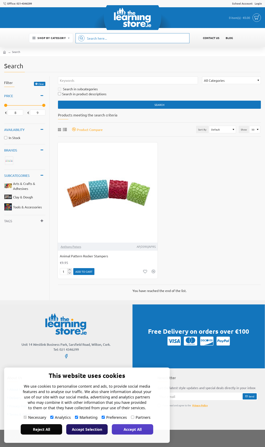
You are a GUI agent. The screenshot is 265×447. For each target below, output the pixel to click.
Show (244, 129)
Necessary (37, 417)
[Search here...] (81, 38)
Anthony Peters (71, 246)
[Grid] (59, 129)
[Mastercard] (190, 341)
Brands (10, 150)
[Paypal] (223, 341)
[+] (69, 270)
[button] (83, 271)
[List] (65, 129)
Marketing (89, 417)
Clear (41, 83)
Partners (143, 417)
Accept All (133, 429)
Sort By (202, 129)
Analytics (63, 417)
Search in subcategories (80, 89)
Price (8, 96)
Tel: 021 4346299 (66, 349)
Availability (14, 129)
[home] (4, 51)
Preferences (116, 417)
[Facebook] (66, 356)
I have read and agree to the (184, 405)
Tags (8, 221)
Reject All (41, 429)
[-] (69, 273)
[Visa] (174, 341)
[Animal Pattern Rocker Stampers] (108, 192)
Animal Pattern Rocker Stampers (84, 256)
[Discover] (206, 341)
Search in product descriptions (84, 94)
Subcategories (17, 175)
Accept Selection (87, 429)
